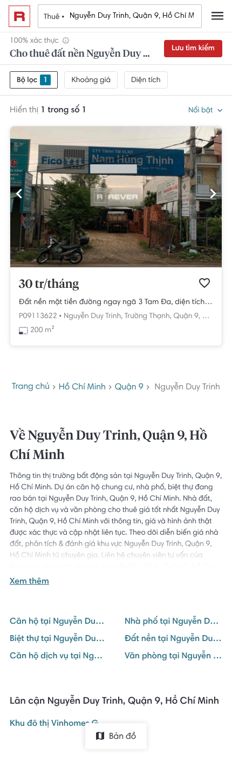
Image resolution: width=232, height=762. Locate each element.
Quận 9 (129, 387)
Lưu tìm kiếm (193, 48)
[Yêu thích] (204, 283)
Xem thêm (29, 582)
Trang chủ (31, 387)
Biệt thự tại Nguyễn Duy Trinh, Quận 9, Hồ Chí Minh (58, 639)
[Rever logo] (19, 16)
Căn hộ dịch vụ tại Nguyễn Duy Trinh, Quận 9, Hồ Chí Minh (58, 656)
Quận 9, (186, 316)
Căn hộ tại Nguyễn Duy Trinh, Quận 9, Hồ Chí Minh (58, 622)
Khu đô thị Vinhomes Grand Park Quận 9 (58, 724)
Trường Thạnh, (148, 316)
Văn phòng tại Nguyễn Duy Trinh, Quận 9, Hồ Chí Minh (173, 656)
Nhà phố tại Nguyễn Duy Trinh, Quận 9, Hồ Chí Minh (173, 622)
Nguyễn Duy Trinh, (93, 316)
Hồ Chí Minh (82, 387)
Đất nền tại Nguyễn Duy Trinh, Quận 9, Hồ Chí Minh (173, 639)
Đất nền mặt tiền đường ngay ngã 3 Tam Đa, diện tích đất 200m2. (116, 302)
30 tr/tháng (49, 285)
